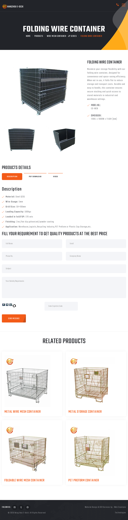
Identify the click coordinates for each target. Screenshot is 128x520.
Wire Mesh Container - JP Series (62, 36)
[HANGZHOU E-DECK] (12, 6)
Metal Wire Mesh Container (22, 411)
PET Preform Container (83, 480)
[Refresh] (14, 305)
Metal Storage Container (85, 411)
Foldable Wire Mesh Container (24, 480)
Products (38, 36)
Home (28, 36)
